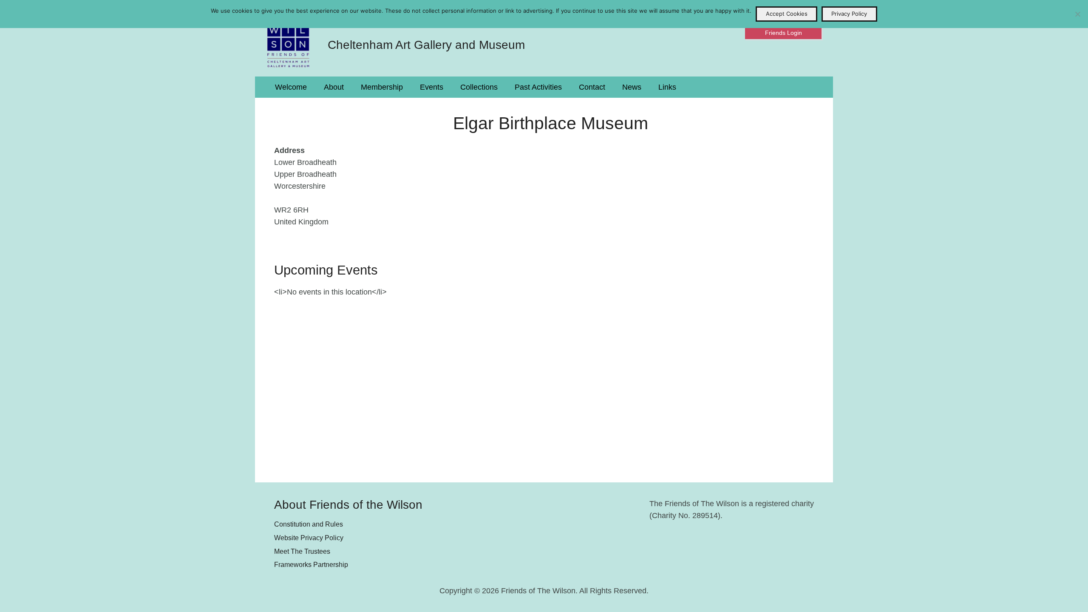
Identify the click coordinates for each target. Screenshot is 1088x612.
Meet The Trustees (302, 551)
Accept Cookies (787, 13)
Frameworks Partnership (311, 564)
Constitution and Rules (308, 524)
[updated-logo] (288, 38)
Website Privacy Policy (308, 537)
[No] (1077, 14)
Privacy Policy (849, 13)
